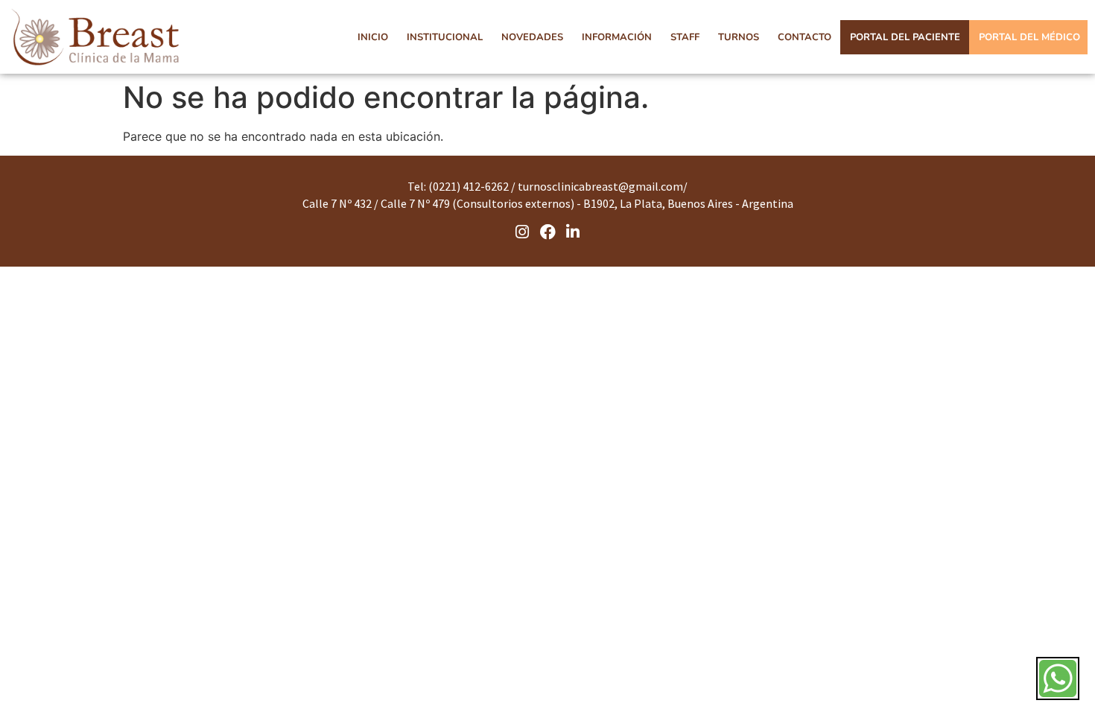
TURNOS (738, 37)
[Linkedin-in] (572, 231)
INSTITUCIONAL (445, 37)
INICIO (373, 37)
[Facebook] (547, 231)
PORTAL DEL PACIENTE (905, 37)
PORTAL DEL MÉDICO (1029, 37)
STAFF (684, 37)
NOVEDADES (532, 37)
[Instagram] (523, 231)
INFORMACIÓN (617, 37)
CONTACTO (804, 37)
